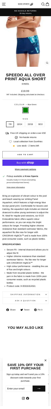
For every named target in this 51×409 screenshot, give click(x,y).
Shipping (22, 95)
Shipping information (25, 294)
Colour (25, 104)
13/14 (19, 124)
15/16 (30, 124)
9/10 (40, 124)
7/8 (9, 124)
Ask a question (25, 301)
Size (25, 119)
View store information (16, 187)
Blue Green (25, 110)
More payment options (25, 169)
